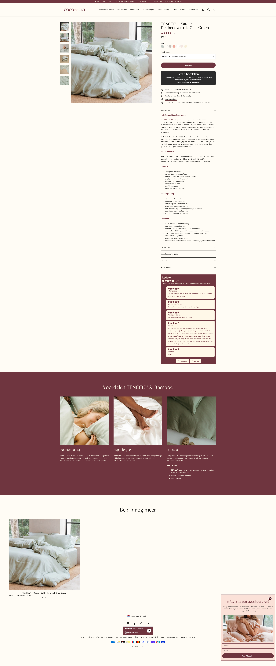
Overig (182, 10)
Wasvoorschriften (172, 637)
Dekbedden (122, 10)
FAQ (82, 637)
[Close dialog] (270, 598)
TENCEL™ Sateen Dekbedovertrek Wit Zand (185, 46)
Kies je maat (165, 52)
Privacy (136, 637)
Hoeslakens (135, 10)
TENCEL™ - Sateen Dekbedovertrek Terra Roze (174, 46)
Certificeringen (166, 247)
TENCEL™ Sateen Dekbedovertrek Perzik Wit (181, 46)
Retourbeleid (166, 268)
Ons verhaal (193, 10)
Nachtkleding (163, 10)
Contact (192, 637)
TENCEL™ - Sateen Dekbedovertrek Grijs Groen (162, 46)
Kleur (163, 43)
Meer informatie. (205, 283)
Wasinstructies (166, 261)
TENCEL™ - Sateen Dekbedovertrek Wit (177, 46)
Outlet (174, 10)
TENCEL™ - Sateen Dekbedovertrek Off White (166, 46)
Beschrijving (165, 110)
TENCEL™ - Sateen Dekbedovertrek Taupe (170, 46)
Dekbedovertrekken (106, 10)
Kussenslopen (148, 10)
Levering (144, 637)
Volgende (195, 361)
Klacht (162, 637)
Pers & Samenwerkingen (123, 637)
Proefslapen (90, 637)
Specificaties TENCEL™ (170, 254)
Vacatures (183, 637)
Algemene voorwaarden (104, 637)
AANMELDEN (248, 656)
